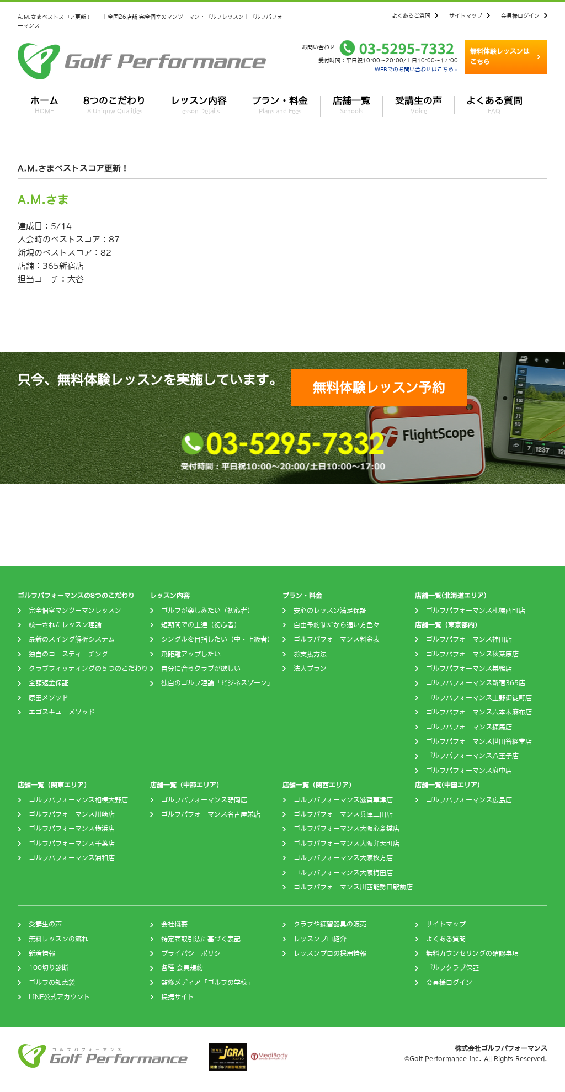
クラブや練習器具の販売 (330, 924)
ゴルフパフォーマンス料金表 (337, 639)
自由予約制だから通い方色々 (337, 625)
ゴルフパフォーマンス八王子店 (472, 755)
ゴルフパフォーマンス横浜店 (72, 828)
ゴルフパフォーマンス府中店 (469, 770)
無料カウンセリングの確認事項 (472, 953)
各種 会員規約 (182, 967)
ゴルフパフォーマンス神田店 (469, 639)
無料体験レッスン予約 (379, 387)
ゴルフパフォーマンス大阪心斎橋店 (346, 828)
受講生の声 (418, 105)
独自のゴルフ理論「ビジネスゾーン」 (217, 683)
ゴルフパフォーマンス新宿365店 (475, 683)
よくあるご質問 (411, 15)
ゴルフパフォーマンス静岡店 (204, 800)
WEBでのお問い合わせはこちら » (416, 69)
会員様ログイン (520, 15)
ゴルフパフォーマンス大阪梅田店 (343, 873)
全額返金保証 (48, 683)
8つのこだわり (114, 105)
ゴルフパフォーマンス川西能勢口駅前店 (353, 887)
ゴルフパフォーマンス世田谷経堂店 (479, 741)
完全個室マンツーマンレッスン (75, 610)
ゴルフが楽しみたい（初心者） (207, 610)
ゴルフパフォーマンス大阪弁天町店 (346, 843)
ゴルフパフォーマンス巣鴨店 (469, 668)
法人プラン (310, 668)
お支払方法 (310, 654)
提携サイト (177, 997)
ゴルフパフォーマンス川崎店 (72, 814)
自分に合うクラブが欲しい (201, 668)
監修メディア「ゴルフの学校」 (207, 982)
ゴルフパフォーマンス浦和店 (72, 858)
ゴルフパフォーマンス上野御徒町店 (479, 698)
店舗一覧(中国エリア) (447, 785)
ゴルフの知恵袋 (52, 982)
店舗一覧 (351, 105)
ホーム (44, 105)
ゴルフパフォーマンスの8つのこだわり (76, 595)
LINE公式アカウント (59, 997)
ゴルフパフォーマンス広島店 (469, 800)
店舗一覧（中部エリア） (186, 785)
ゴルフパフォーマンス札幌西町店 (475, 610)
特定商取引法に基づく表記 (201, 939)
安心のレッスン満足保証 (330, 610)
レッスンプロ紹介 (320, 939)
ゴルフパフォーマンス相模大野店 (78, 800)
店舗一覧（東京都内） (448, 625)
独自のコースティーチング (68, 654)
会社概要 (174, 924)
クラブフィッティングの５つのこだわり (88, 668)
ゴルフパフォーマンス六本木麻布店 (479, 712)
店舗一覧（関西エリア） (318, 785)
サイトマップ (465, 15)
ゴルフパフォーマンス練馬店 (469, 727)
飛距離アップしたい (191, 654)
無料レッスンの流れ (58, 939)
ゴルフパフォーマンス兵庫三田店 (343, 814)
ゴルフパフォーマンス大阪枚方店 (343, 858)
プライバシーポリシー (194, 953)
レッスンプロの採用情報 (330, 953)
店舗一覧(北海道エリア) (451, 595)
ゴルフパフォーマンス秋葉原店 (472, 654)
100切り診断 (48, 967)
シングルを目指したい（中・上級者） (217, 639)
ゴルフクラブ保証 (452, 967)
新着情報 (42, 953)
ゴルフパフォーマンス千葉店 (72, 843)
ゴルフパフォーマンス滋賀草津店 (343, 800)
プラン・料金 (280, 105)
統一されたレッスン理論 (65, 625)
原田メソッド (48, 698)
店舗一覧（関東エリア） (54, 785)
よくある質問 (494, 105)
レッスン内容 (198, 105)
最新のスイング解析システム (72, 639)
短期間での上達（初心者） (201, 625)
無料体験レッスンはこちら (500, 56)
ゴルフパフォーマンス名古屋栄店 (210, 814)
